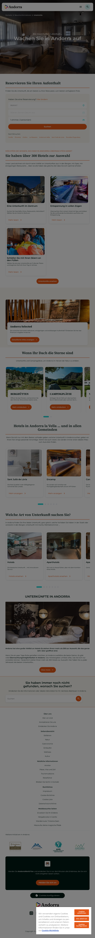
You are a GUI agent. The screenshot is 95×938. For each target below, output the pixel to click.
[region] (63, 920)
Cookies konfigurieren (81, 925)
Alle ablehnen (81, 919)
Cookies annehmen (81, 912)
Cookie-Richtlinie (50, 930)
